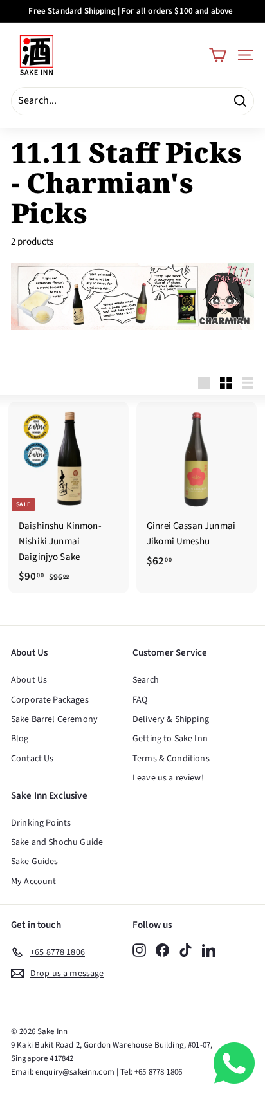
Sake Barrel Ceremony (54, 719)
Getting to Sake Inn (170, 738)
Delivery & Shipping (170, 719)
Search (145, 680)
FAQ (139, 700)
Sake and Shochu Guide (57, 842)
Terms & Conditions (171, 758)
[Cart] (218, 55)
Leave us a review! (168, 777)
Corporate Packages (50, 700)
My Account (34, 881)
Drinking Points (41, 823)
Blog (20, 738)
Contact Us (32, 758)
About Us (29, 680)
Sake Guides (35, 861)
